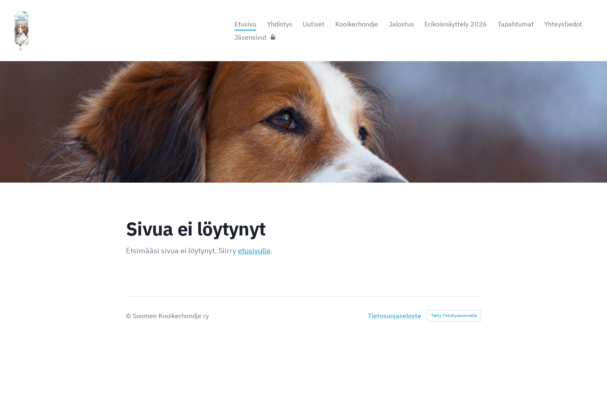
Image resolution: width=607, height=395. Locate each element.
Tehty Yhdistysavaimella (454, 315)
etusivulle (254, 250)
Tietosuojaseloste (394, 315)
